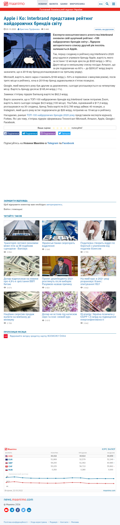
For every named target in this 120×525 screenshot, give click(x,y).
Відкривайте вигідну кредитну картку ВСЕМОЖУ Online (38, 335)
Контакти (64, 522)
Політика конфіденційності (16, 522)
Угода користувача (38, 522)
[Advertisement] (60, 173)
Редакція (54, 522)
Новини (42, 3)
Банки (63, 3)
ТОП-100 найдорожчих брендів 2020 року (51, 115)
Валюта (53, 3)
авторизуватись (54, 204)
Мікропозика (77, 3)
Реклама (75, 522)
